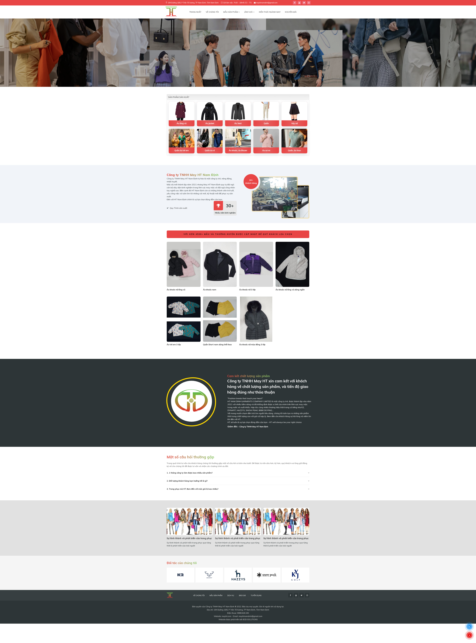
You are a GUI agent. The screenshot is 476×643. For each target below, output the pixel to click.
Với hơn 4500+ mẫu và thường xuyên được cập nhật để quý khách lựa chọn (238, 234)
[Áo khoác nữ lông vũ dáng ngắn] (292, 264)
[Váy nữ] (294, 111)
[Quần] (266, 111)
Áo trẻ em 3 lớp (174, 344)
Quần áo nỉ (210, 150)
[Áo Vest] (238, 111)
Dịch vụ (230, 595)
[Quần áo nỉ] (210, 138)
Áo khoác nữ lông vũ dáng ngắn (290, 289)
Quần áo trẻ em (181, 150)
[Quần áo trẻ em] (181, 138)
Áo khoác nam (209, 289)
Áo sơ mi (266, 150)
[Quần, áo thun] (294, 138)
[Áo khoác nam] (220, 264)
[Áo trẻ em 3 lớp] (184, 319)
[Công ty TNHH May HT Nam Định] (171, 12)
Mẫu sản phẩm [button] (230, 12)
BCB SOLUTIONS (250, 619)
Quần (266, 123)
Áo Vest (238, 123)
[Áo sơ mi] (266, 138)
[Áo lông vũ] (181, 111)
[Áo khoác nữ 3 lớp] (256, 264)
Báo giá (242, 595)
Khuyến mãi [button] (291, 12)
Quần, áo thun (294, 150)
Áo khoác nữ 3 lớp (247, 289)
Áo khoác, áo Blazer (238, 150)
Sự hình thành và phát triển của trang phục (189, 538)
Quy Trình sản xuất (178, 208)
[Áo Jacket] (210, 111)
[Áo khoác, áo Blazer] (238, 138)
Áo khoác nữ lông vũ (176, 289)
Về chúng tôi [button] (212, 12)
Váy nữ (294, 123)
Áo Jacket (209, 123)
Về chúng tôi (199, 595)
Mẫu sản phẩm (215, 595)
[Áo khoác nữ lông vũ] (184, 264)
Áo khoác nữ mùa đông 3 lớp (252, 344)
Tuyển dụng (256, 595)
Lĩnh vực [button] (248, 12)
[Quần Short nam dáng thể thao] (220, 319)
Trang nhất (195, 12)
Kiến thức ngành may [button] (270, 12)
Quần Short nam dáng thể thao (217, 344)
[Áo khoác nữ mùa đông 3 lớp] (256, 319)
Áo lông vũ (181, 123)
